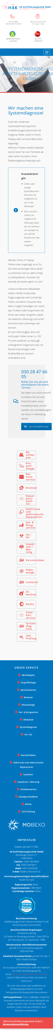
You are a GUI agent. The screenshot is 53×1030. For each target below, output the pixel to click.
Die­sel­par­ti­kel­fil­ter (28, 796)
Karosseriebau (28, 755)
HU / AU (28, 734)
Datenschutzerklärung (15, 1024)
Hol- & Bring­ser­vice (28, 712)
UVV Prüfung (28, 811)
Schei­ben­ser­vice (28, 789)
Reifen (28, 804)
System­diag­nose (28, 727)
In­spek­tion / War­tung (28, 781)
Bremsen (28, 697)
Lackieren (28, 774)
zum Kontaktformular (38, 426)
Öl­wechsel (28, 719)
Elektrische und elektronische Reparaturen (28, 764)
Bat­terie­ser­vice (28, 689)
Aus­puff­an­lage (28, 682)
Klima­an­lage (28, 704)
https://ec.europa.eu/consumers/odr (29, 974)
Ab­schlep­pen (28, 675)
